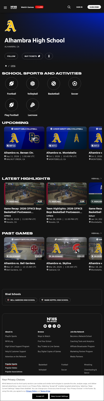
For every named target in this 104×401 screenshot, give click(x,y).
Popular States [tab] (11, 368)
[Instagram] (54, 326)
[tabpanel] (69, 371)
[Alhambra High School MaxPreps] (49, 56)
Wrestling (88, 364)
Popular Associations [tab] (13, 371)
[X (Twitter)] (49, 326)
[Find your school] (69, 7)
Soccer (64, 370)
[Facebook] (45, 326)
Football (64, 364)
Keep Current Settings (59, 396)
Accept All (40, 396)
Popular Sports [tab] (11, 364)
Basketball (43, 364)
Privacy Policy (31, 391)
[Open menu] (5, 7)
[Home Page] (6, 65)
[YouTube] (58, 326)
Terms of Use (45, 391)
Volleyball (43, 370)
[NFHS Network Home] (14, 7)
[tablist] (18, 367)
